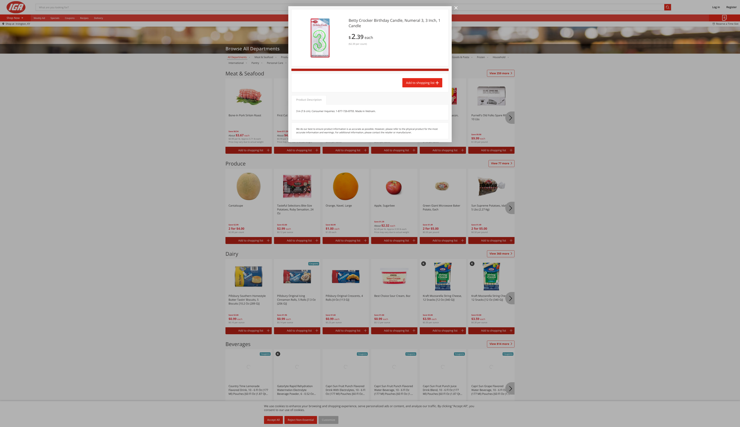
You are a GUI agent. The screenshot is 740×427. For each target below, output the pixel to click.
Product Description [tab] (309, 100)
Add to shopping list (420, 83)
